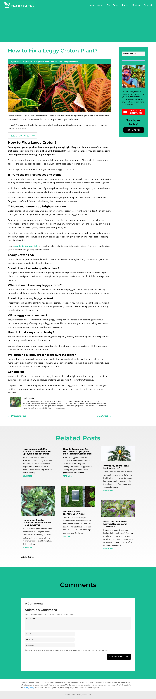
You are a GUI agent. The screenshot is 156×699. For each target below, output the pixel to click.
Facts (125, 5)
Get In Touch (133, 130)
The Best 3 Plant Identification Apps (74, 512)
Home (92, 5)
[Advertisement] (78, 25)
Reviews (136, 5)
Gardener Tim (19, 61)
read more (27, 475)
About (100, 5)
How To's (54, 61)
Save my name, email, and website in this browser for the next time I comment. (67, 650)
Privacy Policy (29, 687)
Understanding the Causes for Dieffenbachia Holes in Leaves (37, 522)
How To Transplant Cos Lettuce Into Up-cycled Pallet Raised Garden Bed (77, 451)
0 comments (73, 61)
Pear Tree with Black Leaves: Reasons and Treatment (115, 524)
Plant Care (112, 5)
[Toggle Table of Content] (32, 135)
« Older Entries (27, 557)
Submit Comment (119, 657)
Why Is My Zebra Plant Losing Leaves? (116, 466)
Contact (148, 5)
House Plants (44, 61)
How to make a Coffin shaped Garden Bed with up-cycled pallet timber (37, 451)
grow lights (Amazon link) (25, 246)
